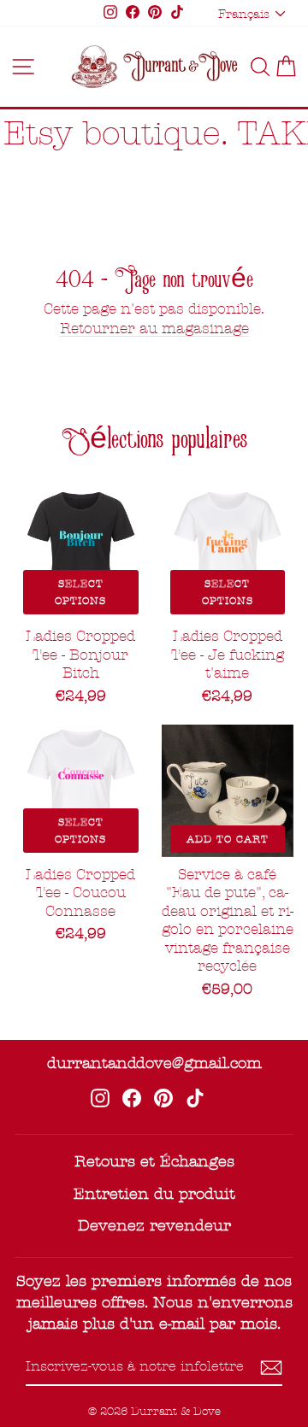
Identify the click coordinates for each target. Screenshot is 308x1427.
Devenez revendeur (154, 1226)
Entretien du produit (154, 1194)
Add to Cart (228, 839)
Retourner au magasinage (154, 328)
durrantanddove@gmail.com (154, 1063)
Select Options (80, 592)
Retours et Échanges (154, 1162)
